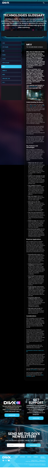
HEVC (42, 374)
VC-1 (3, 82)
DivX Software (33, 86)
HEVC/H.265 (5, 62)
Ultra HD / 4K (6, 78)
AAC (3, 43)
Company (35, 456)
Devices (29, 456)
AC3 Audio (5, 47)
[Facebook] (3, 460)
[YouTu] (9, 460)
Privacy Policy (34, 460)
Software (22, 456)
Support (42, 456)
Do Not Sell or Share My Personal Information (36, 461)
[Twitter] (6, 460)
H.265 (35, 105)
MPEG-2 (4, 70)
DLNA (4, 54)
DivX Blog (43, 458)
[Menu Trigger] (44, 3)
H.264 (3, 58)
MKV (3, 66)
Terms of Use (42, 460)
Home (16, 456)
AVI (3, 51)
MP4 (3, 74)
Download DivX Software (32, 350)
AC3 (31, 106)
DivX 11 (8, 409)
